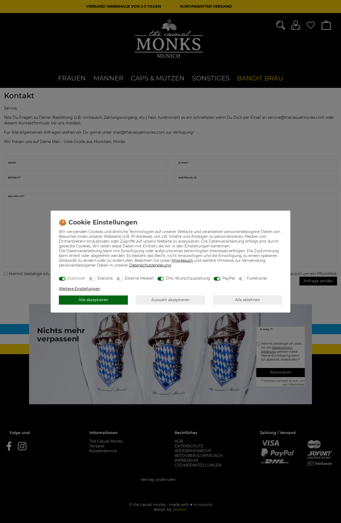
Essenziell (76, 278)
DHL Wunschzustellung (188, 278)
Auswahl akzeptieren (170, 299)
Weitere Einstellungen (79, 288)
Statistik (105, 278)
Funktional (257, 278)
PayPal (228, 278)
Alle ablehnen (247, 299)
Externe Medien (139, 278)
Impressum (182, 260)
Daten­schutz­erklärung (150, 265)
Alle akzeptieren (93, 299)
